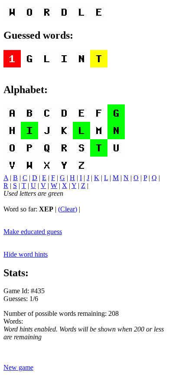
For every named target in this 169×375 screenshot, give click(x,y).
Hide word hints (25, 254)
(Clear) (67, 209)
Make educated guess (32, 231)
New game (18, 367)
